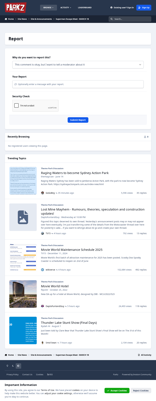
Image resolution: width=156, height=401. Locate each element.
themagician (47, 176)
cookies (76, 390)
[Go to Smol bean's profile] (42, 342)
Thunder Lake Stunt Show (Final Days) (69, 322)
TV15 (48, 233)
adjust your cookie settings (58, 393)
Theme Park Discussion (52, 168)
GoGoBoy (50, 192)
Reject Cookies (141, 390)
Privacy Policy (12, 374)
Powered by (136, 374)
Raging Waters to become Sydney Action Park (75, 173)
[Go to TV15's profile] (42, 233)
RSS (51, 374)
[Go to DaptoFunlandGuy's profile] (42, 306)
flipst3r (44, 289)
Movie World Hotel (55, 286)
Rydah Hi (45, 326)
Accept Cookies (119, 390)
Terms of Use (47, 390)
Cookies (39, 374)
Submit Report (78, 119)
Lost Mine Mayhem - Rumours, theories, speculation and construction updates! (93, 211)
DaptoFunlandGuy (50, 217)
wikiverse (50, 269)
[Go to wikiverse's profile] (42, 269)
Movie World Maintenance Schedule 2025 (72, 249)
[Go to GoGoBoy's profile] (42, 192)
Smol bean (51, 342)
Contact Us (27, 374)
